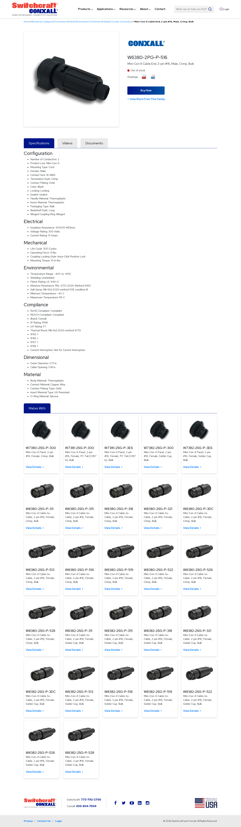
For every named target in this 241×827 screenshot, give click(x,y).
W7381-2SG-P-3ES (118, 448)
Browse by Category (42, 21)
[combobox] (194, 9)
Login (58, 820)
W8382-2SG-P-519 (158, 692)
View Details (33, 467)
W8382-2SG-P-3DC (41, 692)
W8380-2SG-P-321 (158, 509)
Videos (67, 143)
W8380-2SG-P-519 (118, 570)
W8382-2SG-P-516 (118, 692)
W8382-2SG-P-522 (197, 692)
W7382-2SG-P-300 (159, 448)
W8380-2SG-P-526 (198, 570)
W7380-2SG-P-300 (41, 448)
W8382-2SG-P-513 (79, 692)
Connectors (61, 21)
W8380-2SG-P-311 (39, 509)
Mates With (37, 408)
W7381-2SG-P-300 (79, 448)
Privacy (28, 820)
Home (27, 21)
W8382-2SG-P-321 (197, 631)
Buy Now (146, 90)
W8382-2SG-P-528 (79, 753)
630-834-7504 (86, 806)
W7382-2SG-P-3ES (197, 448)
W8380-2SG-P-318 (118, 509)
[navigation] (122, 9)
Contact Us (44, 820)
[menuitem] (84, 9)
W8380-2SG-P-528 (40, 631)
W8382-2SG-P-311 (78, 631)
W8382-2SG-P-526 (40, 753)
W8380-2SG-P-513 (40, 570)
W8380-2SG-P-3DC (198, 509)
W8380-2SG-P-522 (158, 570)
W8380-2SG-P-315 (79, 509)
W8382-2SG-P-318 (158, 631)
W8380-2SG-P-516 (79, 570)
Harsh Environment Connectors (85, 21)
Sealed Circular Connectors (118, 21)
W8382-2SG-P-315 (118, 631)
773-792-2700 (91, 799)
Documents (94, 143)
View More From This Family (147, 99)
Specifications (39, 143)
